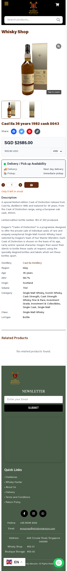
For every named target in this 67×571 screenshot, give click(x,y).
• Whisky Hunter (13, 482)
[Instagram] (33, 513)
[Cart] (57, 4)
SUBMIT (33, 408)
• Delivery (9, 492)
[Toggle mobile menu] (6, 3)
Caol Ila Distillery (32, 263)
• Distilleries (10, 477)
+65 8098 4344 (28, 523)
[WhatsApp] (42, 513)
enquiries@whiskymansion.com (37, 529)
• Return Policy (12, 502)
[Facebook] (24, 513)
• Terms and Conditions (17, 497)
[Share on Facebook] (14, 131)
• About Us (10, 487)
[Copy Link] (37, 131)
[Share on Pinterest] (29, 131)
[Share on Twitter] (21, 131)
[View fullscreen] (58, 46)
